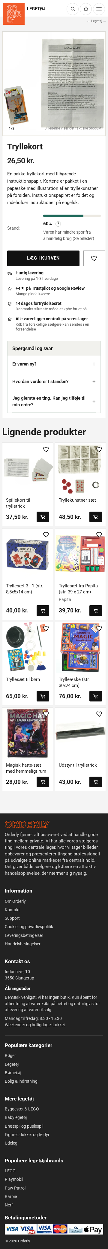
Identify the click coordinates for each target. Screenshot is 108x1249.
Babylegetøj (16, 1117)
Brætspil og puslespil (24, 1126)
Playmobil (14, 1179)
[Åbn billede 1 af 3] (54, 84)
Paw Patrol (15, 1188)
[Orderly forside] (14, 14)
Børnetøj (13, 1072)
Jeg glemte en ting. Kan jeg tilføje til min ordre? (49, 401)
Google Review (71, 288)
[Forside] (27, 824)
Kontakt (12, 909)
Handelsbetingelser (22, 943)
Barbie (11, 1196)
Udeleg (11, 1143)
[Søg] (73, 9)
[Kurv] (86, 9)
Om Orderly (15, 901)
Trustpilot (41, 288)
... (104, 21)
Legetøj (12, 1064)
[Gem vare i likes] (94, 258)
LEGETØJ (36, 8)
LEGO (10, 1170)
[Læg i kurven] (43, 517)
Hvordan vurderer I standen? (40, 381)
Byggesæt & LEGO (22, 1109)
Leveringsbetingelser (24, 935)
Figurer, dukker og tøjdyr (27, 1134)
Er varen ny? (24, 364)
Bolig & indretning (21, 1081)
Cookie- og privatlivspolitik (29, 926)
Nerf (9, 1205)
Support (12, 918)
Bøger (10, 1055)
